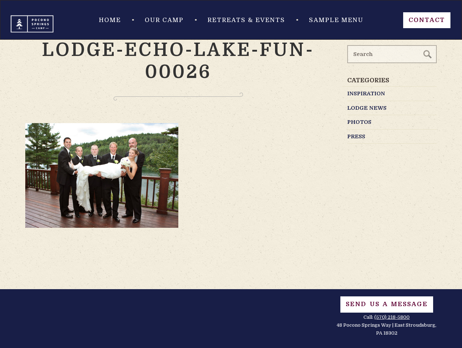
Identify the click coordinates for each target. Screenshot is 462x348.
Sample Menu (336, 20)
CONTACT (427, 20)
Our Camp (164, 20)
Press (356, 136)
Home (110, 20)
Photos (359, 122)
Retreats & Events (246, 20)
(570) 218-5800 (392, 317)
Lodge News (367, 108)
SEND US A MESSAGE (387, 304)
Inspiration (366, 93)
